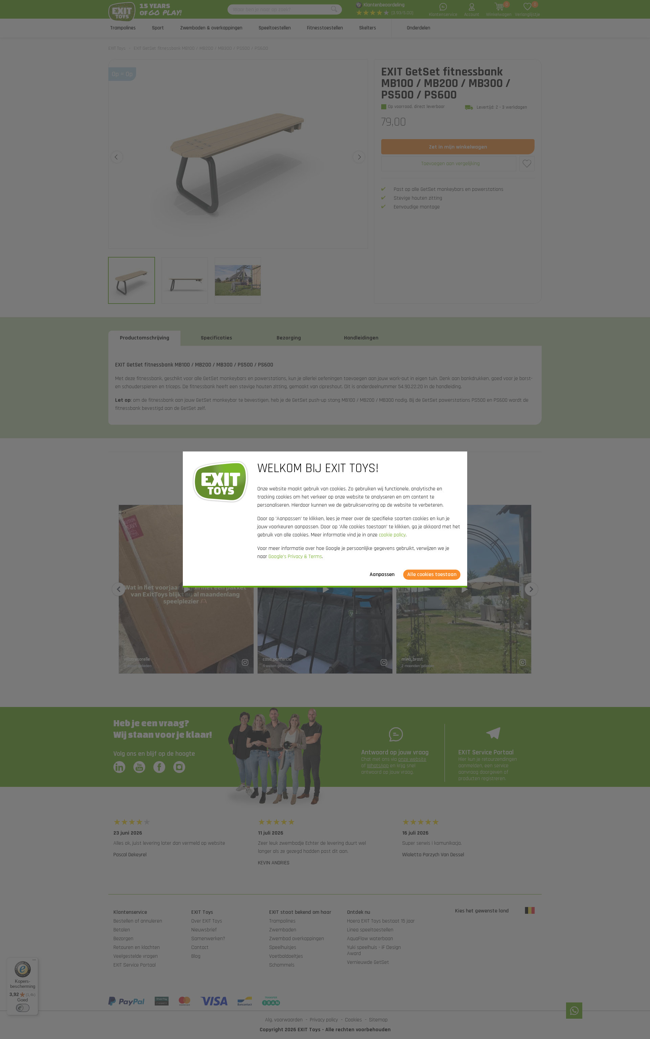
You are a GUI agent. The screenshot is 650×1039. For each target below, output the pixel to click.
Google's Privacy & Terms (295, 556)
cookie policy (392, 534)
